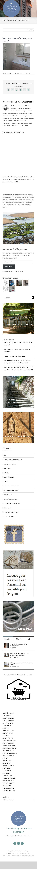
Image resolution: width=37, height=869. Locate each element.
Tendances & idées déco (11, 512)
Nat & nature (7, 763)
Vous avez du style (8, 788)
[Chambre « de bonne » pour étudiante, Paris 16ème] (6, 282)
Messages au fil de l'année (12, 490)
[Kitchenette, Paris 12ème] (25, 282)
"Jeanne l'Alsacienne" (25, 836)
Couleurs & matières (10, 464)
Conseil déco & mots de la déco (13, 459)
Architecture (7, 451)
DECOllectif (7, 468)
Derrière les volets (8, 730)
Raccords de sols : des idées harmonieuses (18, 645)
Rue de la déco (7, 775)
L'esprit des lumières (9, 745)
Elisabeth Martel (8, 733)
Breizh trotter (7, 725)
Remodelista (6, 773)
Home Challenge (9, 477)
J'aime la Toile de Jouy (9, 740)
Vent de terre (7, 785)
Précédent (31, 30)
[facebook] (14, 843)
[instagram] (18, 843)
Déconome (6, 728)
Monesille (6, 758)
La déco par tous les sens (11, 486)
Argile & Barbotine (8, 720)
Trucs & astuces (8, 516)
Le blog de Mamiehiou (9, 748)
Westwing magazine (9, 790)
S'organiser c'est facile (9, 778)
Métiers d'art (7, 494)
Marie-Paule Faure (8, 755)
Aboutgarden (7, 715)
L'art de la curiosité (8, 743)
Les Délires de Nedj (8, 750)
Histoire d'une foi (8, 738)
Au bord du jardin (8, 723)
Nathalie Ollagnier (8, 765)
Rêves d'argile (7, 770)
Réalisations (7, 508)
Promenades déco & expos (12, 503)
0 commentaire (26, 73)
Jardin (5, 481)
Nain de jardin (7, 760)
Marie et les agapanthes (10, 753)
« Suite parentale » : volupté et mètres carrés (21, 663)
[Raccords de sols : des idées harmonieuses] (6, 644)
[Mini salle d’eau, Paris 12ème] (19, 282)
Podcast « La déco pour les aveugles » (15, 356)
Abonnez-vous (9, 267)
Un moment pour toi (9, 783)
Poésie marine (7, 768)
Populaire (8, 639)
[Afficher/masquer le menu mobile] (33, 1)
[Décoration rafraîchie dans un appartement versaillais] (12, 282)
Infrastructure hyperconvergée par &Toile (23, 855)
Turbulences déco (8, 780)
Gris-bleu (5, 735)
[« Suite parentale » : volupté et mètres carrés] (6, 663)
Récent (18, 639)
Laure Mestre (8, 73)
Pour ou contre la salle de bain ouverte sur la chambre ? (19, 654)
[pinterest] (22, 843)
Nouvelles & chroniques (11, 499)
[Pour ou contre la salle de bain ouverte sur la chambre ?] (6, 654)
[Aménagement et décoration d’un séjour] (6, 289)
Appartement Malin (8, 718)
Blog (5, 455)
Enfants (6, 473)
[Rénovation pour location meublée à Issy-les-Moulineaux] (12, 289)
